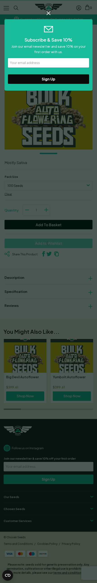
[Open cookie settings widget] (7, 575)
